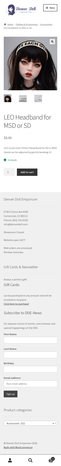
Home (10, 24)
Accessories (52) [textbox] (29, 423)
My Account (10, 460)
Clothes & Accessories (27, 24)
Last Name (10, 348)
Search (30, 460)
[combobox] (30, 423)
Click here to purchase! (16, 303)
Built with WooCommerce (18, 447)
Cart (47, 457)
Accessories (46, 24)
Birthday (9, 363)
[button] (52, 41)
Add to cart (27, 172)
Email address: (12, 377)
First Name (10, 334)
